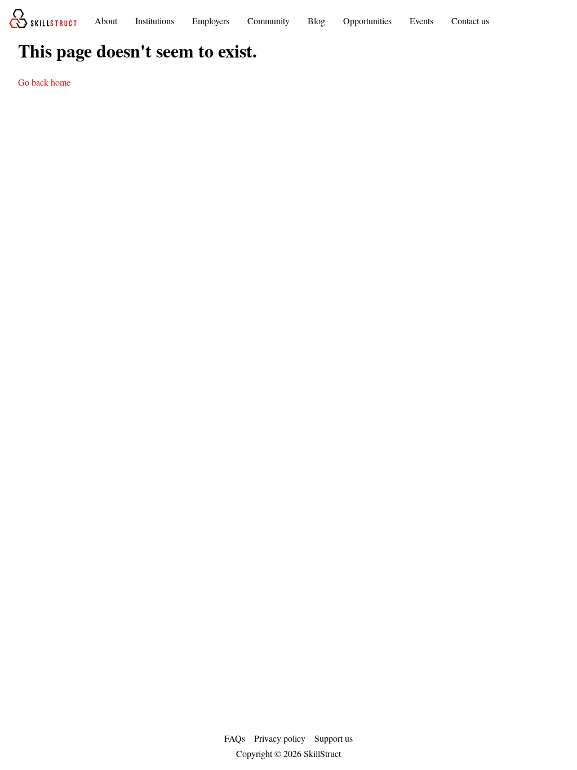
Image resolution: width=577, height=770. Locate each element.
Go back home (44, 82)
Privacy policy (279, 738)
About (106, 20)
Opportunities (367, 20)
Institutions (154, 20)
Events (421, 20)
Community (268, 20)
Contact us (470, 20)
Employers (210, 20)
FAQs (234, 738)
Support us (333, 738)
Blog (316, 20)
